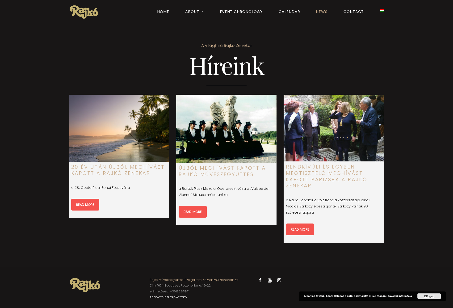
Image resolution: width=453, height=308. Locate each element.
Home (163, 11)
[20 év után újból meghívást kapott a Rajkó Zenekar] (119, 128)
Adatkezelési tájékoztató (168, 297)
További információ (400, 296)
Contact (354, 11)
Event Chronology (241, 11)
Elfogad (429, 296)
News (321, 11)
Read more (85, 204)
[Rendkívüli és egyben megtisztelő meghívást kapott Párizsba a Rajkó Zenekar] (334, 128)
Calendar (289, 11)
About (192, 11)
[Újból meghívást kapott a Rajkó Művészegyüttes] (226, 129)
